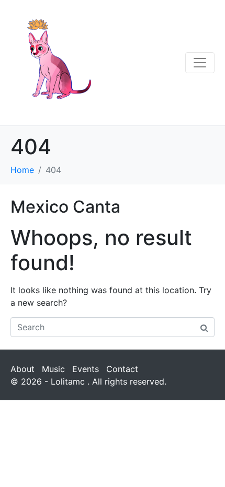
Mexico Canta (65, 206)
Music (53, 369)
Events (85, 369)
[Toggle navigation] (200, 62)
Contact (122, 369)
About (22, 369)
